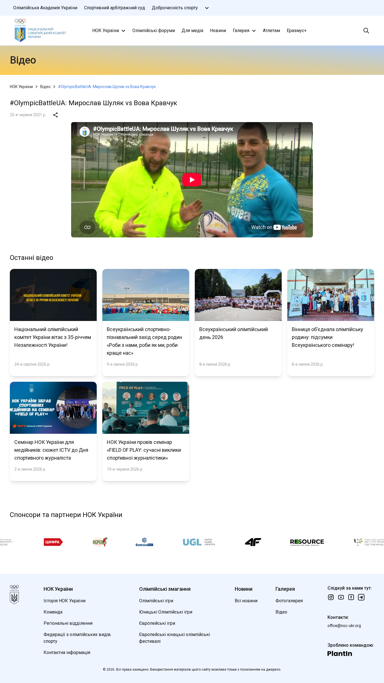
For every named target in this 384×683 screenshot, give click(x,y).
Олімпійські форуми (153, 30)
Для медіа (192, 30)
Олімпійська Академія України (45, 7)
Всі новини (246, 600)
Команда (53, 612)
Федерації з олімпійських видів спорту (77, 638)
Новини (218, 30)
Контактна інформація (67, 652)
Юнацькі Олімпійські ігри (165, 612)
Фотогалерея (289, 600)
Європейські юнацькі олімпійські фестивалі (174, 638)
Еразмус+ (297, 30)
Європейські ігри (157, 623)
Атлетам (271, 30)
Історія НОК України (64, 600)
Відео (45, 86)
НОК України (105, 30)
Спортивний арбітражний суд (114, 7)
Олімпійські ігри (156, 600)
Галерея (241, 30)
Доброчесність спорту (175, 7)
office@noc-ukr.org (344, 625)
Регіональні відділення (68, 623)
